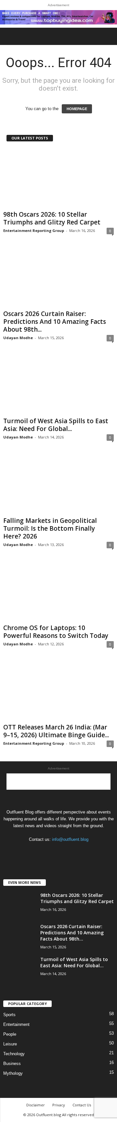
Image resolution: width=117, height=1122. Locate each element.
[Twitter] (65, 852)
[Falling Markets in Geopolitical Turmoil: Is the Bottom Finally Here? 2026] (58, 484)
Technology (14, 1053)
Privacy (58, 1104)
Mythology (13, 1073)
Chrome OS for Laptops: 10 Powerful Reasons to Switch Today (55, 632)
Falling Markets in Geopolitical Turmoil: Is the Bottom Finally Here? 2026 (50, 528)
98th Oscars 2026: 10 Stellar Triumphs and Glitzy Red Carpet (51, 218)
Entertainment (16, 1024)
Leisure (10, 1044)
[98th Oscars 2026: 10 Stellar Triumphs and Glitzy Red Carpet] (58, 178)
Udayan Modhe (18, 337)
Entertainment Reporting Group (33, 230)
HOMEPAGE (77, 109)
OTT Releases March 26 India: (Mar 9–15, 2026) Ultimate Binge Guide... (56, 731)
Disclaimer (35, 1104)
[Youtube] (78, 852)
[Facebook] (39, 852)
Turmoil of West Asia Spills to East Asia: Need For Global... (55, 425)
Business (12, 1063)
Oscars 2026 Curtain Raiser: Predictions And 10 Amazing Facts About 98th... (54, 321)
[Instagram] (52, 852)
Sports (9, 1014)
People (9, 1034)
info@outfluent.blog (70, 839)
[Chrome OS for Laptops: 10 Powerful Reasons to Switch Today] (58, 591)
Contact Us (81, 1104)
